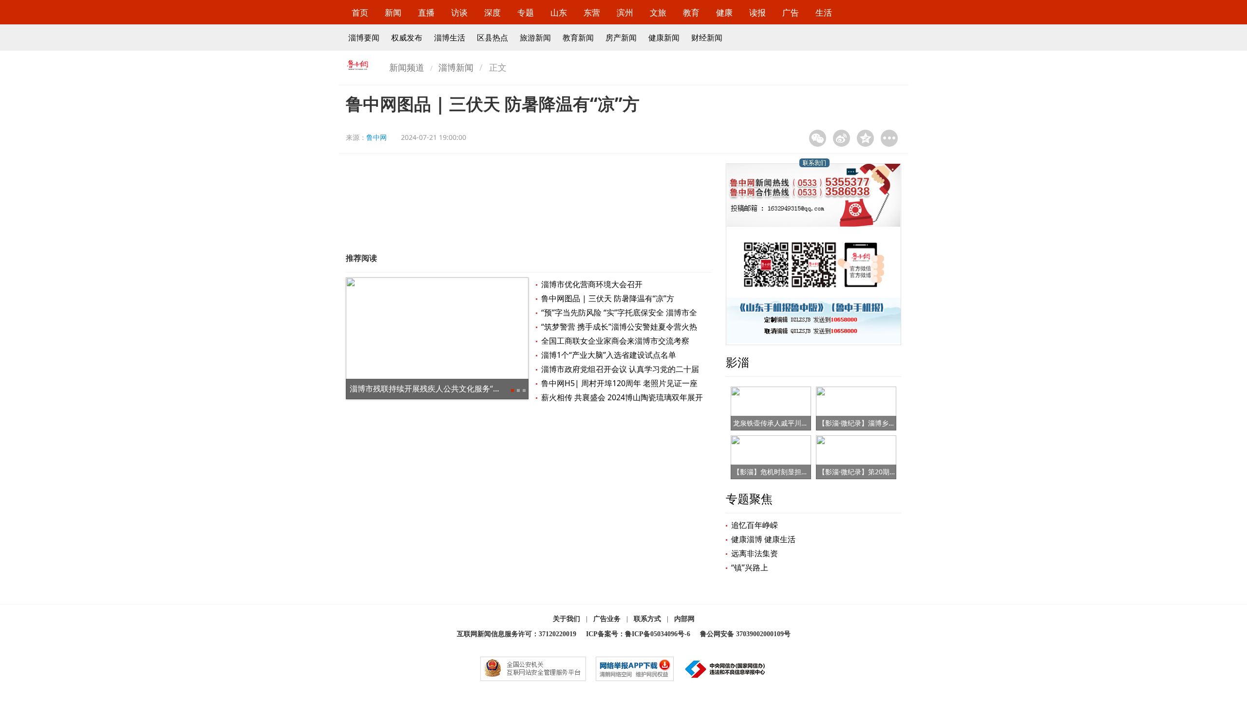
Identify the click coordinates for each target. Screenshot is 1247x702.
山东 (558, 12)
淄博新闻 (455, 67)
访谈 (459, 12)
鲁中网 (376, 137)
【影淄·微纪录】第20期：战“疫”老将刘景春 (883, 471)
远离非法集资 (754, 553)
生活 (823, 12)
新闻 (393, 12)
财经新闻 (706, 37)
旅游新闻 (535, 37)
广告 (790, 12)
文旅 (658, 12)
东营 (592, 12)
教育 (691, 12)
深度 (492, 12)
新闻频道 (406, 67)
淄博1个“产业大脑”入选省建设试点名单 (608, 355)
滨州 (625, 12)
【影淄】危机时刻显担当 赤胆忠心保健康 (795, 471)
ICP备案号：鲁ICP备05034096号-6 (638, 634)
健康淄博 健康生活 (763, 539)
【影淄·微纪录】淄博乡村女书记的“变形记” (883, 423)
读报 (757, 12)
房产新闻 (621, 37)
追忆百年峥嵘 (754, 525)
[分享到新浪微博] (841, 138)
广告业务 (607, 619)
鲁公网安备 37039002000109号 (745, 634)
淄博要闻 (363, 37)
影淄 (737, 362)
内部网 (684, 619)
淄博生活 (449, 37)
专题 (525, 12)
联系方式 (647, 619)
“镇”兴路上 (749, 567)
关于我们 (566, 619)
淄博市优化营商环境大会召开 (591, 284)
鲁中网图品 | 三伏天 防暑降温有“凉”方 (607, 298)
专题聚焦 (749, 498)
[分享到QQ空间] (865, 138)
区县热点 (492, 37)
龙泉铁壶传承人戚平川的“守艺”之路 (786, 423)
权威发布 (406, 37)
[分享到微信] (817, 138)
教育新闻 (578, 37)
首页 (360, 12)
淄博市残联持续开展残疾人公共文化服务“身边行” (434, 388)
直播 (426, 12)
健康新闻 (664, 37)
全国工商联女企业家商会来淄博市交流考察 (615, 340)
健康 (724, 12)
